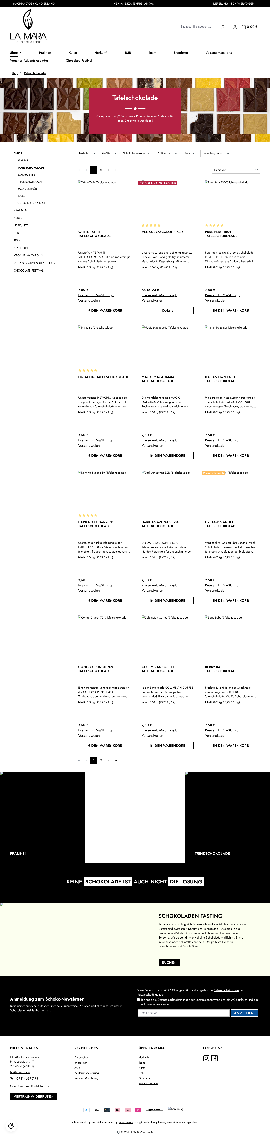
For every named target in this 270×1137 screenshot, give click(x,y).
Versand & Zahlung (86, 1078)
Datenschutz (81, 1057)
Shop (18, 153)
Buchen (169, 962)
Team (17, 240)
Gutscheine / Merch (31, 203)
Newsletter (145, 1078)
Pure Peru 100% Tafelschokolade (221, 234)
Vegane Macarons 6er (162, 232)
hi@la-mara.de (20, 1072)
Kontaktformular (40, 1086)
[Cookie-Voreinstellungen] (11, 1125)
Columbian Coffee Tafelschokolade (158, 669)
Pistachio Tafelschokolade (103, 377)
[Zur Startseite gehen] (28, 26)
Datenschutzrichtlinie (226, 990)
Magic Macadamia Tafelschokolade (158, 379)
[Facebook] (214, 1058)
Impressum (80, 1063)
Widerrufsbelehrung (86, 1073)
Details (167, 310)
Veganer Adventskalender (34, 263)
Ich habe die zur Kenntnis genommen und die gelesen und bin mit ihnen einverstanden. (199, 1002)
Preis (187, 153)
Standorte (22, 248)
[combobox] (198, 26)
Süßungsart (165, 153)
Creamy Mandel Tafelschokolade (221, 524)
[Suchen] (222, 26)
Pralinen (23, 160)
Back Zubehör (27, 189)
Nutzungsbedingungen (150, 994)
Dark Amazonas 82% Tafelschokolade (160, 524)
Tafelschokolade (30, 168)
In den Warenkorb (104, 310)
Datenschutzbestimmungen (174, 1000)
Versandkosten (126, 1122)
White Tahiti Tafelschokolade (94, 234)
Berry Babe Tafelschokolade (221, 669)
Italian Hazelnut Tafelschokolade (221, 379)
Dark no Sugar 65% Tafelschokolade (95, 524)
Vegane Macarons (28, 255)
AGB (234, 1000)
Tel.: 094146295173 (24, 1078)
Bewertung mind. (213, 153)
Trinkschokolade (29, 182)
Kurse (21, 196)
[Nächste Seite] (108, 170)
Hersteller (84, 153)
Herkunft (21, 225)
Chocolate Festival (28, 270)
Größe (106, 153)
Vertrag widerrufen (33, 1096)
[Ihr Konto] (235, 26)
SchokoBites (26, 175)
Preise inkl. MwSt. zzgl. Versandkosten (96, 297)
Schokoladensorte (134, 153)
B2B (16, 233)
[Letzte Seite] (115, 170)
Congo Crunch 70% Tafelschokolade (96, 669)
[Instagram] (206, 1058)
